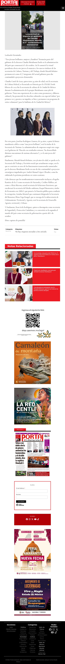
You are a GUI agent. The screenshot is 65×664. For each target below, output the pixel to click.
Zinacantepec (42, 635)
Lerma (42, 637)
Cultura (32, 637)
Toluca (42, 631)
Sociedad (23, 637)
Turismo (32, 652)
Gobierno (23, 629)
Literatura (32, 638)
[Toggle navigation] (63, 8)
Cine (32, 640)
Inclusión (32, 631)
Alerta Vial (41, 654)
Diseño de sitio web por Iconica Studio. (46, 660)
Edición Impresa (11, 629)
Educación (23, 646)
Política (23, 627)
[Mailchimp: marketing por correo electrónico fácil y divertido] (20, 506)
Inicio (11, 627)
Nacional (8, 231)
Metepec (42, 633)
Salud (23, 648)
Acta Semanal (11, 631)
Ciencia (32, 650)
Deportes (42, 652)
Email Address (20, 488)
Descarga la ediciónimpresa (27, 3)
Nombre (18, 494)
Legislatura (23, 635)
